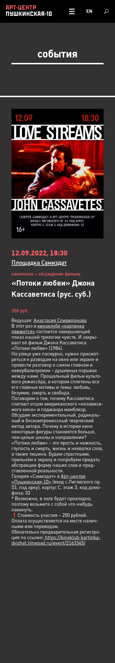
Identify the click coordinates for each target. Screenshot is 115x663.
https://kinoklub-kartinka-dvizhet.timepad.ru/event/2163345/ (55, 540)
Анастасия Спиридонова (60, 320)
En (89, 11)
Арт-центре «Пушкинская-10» (48, 479)
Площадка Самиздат (39, 262)
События (57, 54)
